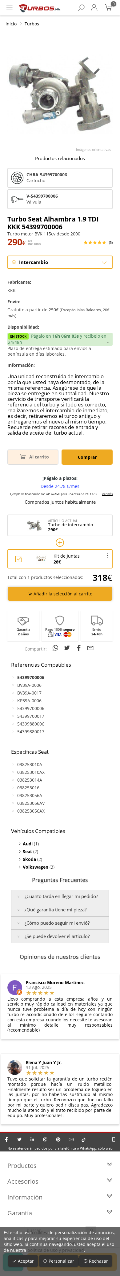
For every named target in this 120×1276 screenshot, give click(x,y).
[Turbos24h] (40, 7)
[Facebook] (6, 1139)
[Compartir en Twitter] (68, 648)
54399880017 (30, 731)
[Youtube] (71, 1139)
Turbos (32, 24)
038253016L (29, 788)
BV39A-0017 (29, 693)
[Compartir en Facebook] (79, 648)
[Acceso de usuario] (94, 7)
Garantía (19, 1213)
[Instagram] (45, 1139)
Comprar (87, 457)
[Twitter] (19, 1139)
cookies (39, 1232)
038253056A (29, 795)
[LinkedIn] (32, 1139)
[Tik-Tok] (84, 1139)
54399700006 (30, 708)
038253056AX (31, 811)
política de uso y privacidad (55, 1250)
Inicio (11, 24)
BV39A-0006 (29, 685)
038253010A (29, 764)
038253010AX (31, 772)
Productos (22, 1165)
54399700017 (30, 716)
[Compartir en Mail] (90, 648)
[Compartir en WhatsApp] (56, 648)
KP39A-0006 (29, 701)
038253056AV (31, 803)
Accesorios (22, 1181)
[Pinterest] (58, 1139)
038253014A (29, 780)
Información (24, 1197)
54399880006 (30, 724)
